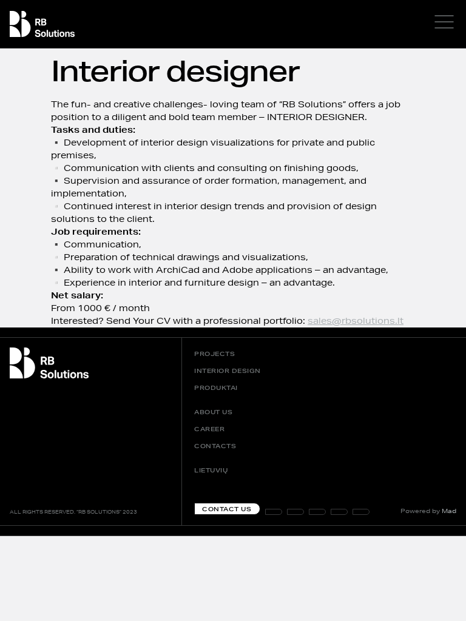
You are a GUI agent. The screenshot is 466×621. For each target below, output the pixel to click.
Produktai (216, 387)
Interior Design (227, 370)
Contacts (215, 445)
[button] (361, 512)
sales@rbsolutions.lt (356, 320)
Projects (214, 353)
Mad (449, 510)
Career (209, 429)
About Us (213, 412)
